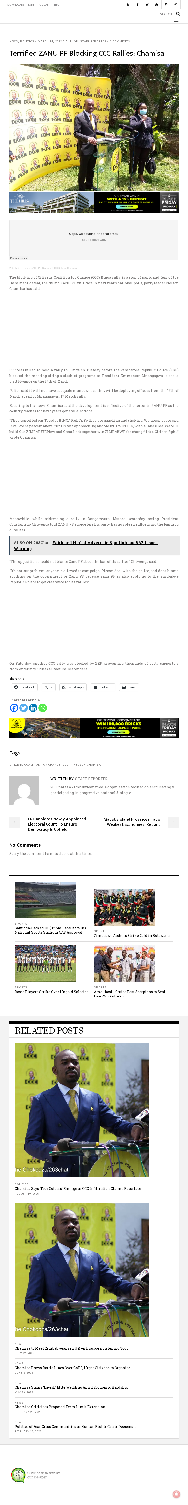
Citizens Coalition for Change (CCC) (39, 764)
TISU (56, 4)
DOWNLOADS (15, 4)
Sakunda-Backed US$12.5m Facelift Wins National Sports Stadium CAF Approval (50, 930)
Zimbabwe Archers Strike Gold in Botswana (132, 935)
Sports (21, 923)
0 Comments (120, 41)
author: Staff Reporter (86, 41)
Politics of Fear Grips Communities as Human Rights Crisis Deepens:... (75, 1426)
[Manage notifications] (176, 1494)
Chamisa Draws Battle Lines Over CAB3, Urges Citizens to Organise (72, 1367)
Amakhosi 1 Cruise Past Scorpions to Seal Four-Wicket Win (129, 993)
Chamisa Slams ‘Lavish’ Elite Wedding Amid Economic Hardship (71, 1387)
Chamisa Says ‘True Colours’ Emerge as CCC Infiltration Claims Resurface (78, 1188)
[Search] (176, 14)
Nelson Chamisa (87, 764)
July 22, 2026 (24, 1353)
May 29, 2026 (24, 1392)
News (13, 41)
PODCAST (44, 4)
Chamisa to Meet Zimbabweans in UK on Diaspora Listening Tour (71, 1348)
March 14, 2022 (50, 41)
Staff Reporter (91, 779)
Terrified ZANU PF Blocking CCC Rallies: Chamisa (49, 268)
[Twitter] (23, 708)
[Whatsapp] (42, 708)
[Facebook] (14, 708)
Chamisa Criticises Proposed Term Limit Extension (60, 1407)
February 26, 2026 (28, 1412)
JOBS (31, 4)
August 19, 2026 (27, 1193)
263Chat (14, 268)
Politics (27, 41)
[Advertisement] (94, 329)
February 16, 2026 (28, 1431)
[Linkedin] (33, 708)
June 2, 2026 (24, 1372)
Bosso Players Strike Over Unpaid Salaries (51, 991)
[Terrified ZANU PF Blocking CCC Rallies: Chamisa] (24, 790)
